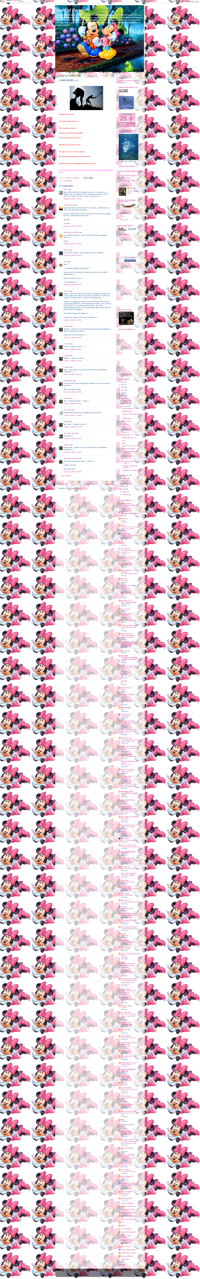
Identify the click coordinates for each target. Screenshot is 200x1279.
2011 (122, 393)
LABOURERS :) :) (128, 418)
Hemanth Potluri (69, 205)
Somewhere (124, 696)
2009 (122, 398)
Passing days (124, 957)
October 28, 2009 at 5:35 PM (72, 320)
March (125, 492)
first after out (124, 1186)
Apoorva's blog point (127, 1203)
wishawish (124, 681)
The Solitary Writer (69, 433)
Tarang (123, 525)
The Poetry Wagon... (127, 776)
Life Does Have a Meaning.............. (126, 1236)
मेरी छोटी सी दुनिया (126, 708)
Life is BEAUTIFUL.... (128, 564)
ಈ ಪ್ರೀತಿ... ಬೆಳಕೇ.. (125, 1078)
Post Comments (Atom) (74, 488)
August (125, 478)
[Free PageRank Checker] (123, 92)
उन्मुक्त (122, 512)
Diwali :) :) (125, 432)
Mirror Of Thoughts (127, 1148)
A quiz (122, 1126)
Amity (65, 261)
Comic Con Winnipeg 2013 (129, 915)
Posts (123, 216)
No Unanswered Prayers (128, 882)
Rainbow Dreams (126, 1131)
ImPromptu (124, 1243)
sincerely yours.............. (128, 1246)
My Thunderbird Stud (127, 908)
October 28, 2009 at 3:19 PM (72, 244)
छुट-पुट (123, 832)
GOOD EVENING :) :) (129, 408)
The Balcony (124, 778)
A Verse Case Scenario (127, 1219)
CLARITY (124, 1007)
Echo (122, 1150)
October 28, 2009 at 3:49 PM (72, 255)
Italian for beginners (127, 1104)
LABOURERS (68, 181)
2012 (122, 390)
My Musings (124, 880)
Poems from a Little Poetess (129, 1056)
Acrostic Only (125, 970)
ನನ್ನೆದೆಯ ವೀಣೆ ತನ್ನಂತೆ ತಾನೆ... (129, 1069)
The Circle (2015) (126, 765)
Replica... (124, 1225)
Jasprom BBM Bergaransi (128, 756)
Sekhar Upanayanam (127, 559)
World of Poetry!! (71, 10)
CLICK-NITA (125, 1259)
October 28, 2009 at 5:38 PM (72, 349)
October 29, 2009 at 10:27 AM (73, 427)
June (124, 483)
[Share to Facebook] (90, 178)
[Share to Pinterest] (92, 178)
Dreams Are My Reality (128, 770)
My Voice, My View (126, 887)
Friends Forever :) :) (128, 456)
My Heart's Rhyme (126, 1006)
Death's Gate (124, 820)
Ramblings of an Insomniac (129, 913)
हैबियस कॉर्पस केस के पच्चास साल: (129, 513)
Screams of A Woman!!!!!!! (129, 825)
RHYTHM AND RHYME (71, 232)
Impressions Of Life (127, 634)
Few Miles (124, 674)
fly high (123, 933)
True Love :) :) (126, 458)
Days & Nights (126, 421)
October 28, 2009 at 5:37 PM (72, 337)
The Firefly (124, 1058)
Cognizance (124, 997)
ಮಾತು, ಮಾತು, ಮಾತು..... (127, 1024)
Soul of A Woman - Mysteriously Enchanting (128, 807)
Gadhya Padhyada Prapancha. (128, 175)
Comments (124, 219)
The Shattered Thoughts (128, 920)
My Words (124, 579)
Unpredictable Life (126, 614)
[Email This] (84, 178)
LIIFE (124, 443)
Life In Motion (125, 1170)
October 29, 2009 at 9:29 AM (72, 415)
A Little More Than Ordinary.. (130, 666)
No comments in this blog (128, 1171)
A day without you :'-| (127, 676)
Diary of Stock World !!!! (128, 1111)
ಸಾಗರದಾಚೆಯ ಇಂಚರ (126, 791)
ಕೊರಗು (123, 689)
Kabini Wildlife (125, 949)
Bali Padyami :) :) (127, 429)
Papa (122, 565)
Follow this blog (130, 260)
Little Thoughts (125, 1193)
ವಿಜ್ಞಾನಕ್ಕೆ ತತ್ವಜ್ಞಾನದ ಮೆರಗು (128, 852)
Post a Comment (67, 476)
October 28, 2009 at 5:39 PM (72, 361)
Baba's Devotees (126, 989)
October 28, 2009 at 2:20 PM (72, 226)
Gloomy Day (124, 580)
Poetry (123, 542)
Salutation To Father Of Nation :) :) (129, 466)
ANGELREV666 (126, 1036)
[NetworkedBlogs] (130, 257)
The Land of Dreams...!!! (128, 729)
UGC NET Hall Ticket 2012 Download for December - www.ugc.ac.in (129, 982)
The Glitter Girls (126, 1012)
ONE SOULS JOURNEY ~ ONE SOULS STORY (129, 874)
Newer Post (63, 484)
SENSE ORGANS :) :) (129, 438)
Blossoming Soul (126, 738)
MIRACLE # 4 (125, 1178)
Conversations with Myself (129, 927)
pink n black (125, 838)
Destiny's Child (125, 533)
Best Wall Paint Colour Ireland (130, 868)
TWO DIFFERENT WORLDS (129, 574)
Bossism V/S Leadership (128, 827)
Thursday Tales (125, 1029)
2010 (122, 395)
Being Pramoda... (126, 592)
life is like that (125, 867)
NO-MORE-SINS (126, 1163)
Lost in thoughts (126, 1088)
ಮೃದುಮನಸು (124, 655)
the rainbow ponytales (127, 1124)
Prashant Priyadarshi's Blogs (130, 1216)
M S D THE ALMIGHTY (128, 942)
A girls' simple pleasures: (128, 1038)
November (126, 403)
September (126, 475)
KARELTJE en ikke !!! (128, 701)
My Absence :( (126, 424)
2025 (122, 384)
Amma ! (123, 520)
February (126, 494)
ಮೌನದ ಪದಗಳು (125, 1076)
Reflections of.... (126, 1051)
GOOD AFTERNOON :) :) (130, 449)
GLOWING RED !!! (126, 1064)
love (122, 1222)
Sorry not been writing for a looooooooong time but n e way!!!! (129, 1016)
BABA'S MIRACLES (127, 1176)
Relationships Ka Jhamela (129, 1213)
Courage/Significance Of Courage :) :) (129, 452)
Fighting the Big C (126, 771)
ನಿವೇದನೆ (123, 1023)
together (123, 587)
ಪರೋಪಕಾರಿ (124, 853)
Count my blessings (127, 1256)
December (126, 401)
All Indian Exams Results (128, 979)
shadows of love (125, 922)
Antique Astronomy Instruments (130, 847)
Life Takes (124, 907)
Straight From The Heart (128, 585)
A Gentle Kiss (125, 935)
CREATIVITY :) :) (128, 435)
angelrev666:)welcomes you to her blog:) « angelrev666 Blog (130, 1184)
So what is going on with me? (129, 888)
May (124, 486)
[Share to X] (88, 178)
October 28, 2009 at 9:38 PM (72, 403)
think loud (124, 518)
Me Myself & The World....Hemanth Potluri (129, 601)
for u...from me (125, 609)
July (124, 481)
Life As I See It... (126, 900)
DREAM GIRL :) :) (128, 411)
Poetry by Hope (125, 651)
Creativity (66, 291)
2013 (122, 387)
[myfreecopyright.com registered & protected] (130, 82)
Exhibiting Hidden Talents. (127, 180)
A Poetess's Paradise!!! (128, 694)
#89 (122, 1031)
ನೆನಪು (122, 1119)
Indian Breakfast (126, 1046)
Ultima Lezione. (125, 1106)
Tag (123, 427)
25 (123, 118)
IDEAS (123, 962)
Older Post (109, 484)
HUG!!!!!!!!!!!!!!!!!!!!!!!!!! (130, 446)
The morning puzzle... (127, 895)
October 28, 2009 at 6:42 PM (72, 392)
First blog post (125, 716)
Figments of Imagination (128, 1232)
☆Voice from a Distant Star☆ (130, 746)
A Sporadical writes (126, 755)
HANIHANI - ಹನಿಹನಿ (127, 1240)
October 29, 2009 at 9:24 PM (72, 472)
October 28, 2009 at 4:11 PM (72, 285)
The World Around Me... (128, 721)
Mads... (66, 189)
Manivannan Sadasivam (71, 458)
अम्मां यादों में (124, 833)
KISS (123, 440)
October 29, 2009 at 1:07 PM (72, 438)
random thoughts (126, 503)
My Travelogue (125, 548)
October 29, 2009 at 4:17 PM (72, 452)
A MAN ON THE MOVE (128, 620)
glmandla (124, 1083)
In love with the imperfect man (129, 840)
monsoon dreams (126, 783)
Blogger (110, 1274)
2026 (122, 382)
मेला (122, 709)
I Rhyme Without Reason (128, 1250)
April (124, 489)
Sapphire (66, 250)
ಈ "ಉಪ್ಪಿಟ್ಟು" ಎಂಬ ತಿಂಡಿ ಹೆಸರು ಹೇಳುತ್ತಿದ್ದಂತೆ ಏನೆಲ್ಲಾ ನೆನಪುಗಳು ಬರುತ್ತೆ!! (129, 659)
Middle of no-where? (127, 1165)
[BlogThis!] (86, 178)
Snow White (67, 410)
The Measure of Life (127, 1139)
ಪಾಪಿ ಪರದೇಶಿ (124, 1071)
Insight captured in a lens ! (129, 1063)
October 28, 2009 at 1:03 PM (72, 199)
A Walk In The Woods (127, 858)
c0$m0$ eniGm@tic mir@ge (129, 625)
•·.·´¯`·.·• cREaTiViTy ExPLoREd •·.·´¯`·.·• (127, 1155)
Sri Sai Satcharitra (126, 1198)
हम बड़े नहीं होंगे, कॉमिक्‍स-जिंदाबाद (129, 642)
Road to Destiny (126, 947)
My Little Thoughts (127, 1191)
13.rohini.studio (126, 714)
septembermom (68, 381)
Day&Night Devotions (127, 1209)
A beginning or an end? (127, 1158)
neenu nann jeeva (126, 687)
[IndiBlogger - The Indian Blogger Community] (126, 109)
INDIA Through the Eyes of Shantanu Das (129, 1043)
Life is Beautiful (126, 1229)
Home (86, 484)
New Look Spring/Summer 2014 (130, 902)
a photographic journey (128, 800)
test (122, 682)
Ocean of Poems (126, 1096)
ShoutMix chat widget (125, 374)
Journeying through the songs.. (130, 928)
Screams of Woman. (125, 178)
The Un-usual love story (128, 845)
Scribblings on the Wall (128, 1253)
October (125, 406)
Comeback (124, 615)
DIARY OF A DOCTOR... (128, 1206)
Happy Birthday (125, 604)
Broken (123, 543)
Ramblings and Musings (128, 557)
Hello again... (125, 801)
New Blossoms (125, 893)
